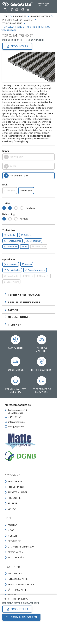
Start (5, 16)
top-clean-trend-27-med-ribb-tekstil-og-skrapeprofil (26, 28)
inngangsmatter (40, 16)
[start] (25, 4)
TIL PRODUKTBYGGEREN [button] (21, 617)
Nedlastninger (19, 317)
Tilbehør (14, 324)
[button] (5, 9)
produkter (19, 16)
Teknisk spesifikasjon (24, 294)
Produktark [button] (19, 46)
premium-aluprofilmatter (17, 19)
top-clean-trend (12, 23)
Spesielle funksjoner (24, 302)
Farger (13, 310)
